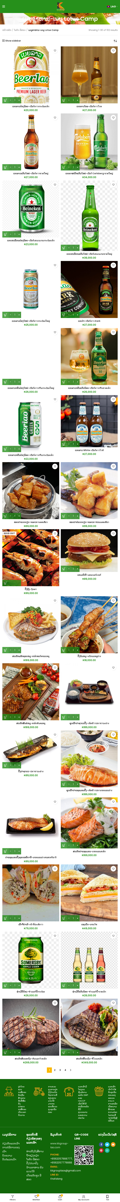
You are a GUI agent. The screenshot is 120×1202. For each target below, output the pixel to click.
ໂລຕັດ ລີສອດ (20, 30)
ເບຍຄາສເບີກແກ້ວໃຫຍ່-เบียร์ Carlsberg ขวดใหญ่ (89, 173)
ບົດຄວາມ (7, 1155)
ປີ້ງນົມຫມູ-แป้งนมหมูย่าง (89, 656)
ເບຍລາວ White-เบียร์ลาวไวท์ (89, 450)
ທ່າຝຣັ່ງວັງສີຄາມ (35, 1151)
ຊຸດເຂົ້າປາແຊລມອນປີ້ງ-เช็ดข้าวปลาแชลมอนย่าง (89, 790)
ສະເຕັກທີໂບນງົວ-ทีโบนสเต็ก (89, 1058)
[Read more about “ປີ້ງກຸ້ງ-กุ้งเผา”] (11, 583)
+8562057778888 (61, 1162)
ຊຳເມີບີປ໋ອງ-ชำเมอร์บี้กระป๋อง (31, 991)
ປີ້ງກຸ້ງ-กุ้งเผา (31, 589)
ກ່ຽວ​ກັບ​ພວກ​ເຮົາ (11, 1143)
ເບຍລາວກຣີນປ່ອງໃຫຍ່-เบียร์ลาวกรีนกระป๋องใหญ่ (31, 388)
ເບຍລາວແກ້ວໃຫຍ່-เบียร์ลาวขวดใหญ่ (30, 173)
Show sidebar (13, 41)
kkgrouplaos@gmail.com (65, 1170)
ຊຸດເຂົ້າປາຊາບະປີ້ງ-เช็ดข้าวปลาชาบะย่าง (89, 723)
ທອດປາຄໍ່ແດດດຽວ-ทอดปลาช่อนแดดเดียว (89, 522)
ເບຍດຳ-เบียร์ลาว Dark (89, 321)
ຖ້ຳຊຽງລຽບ (32, 1155)
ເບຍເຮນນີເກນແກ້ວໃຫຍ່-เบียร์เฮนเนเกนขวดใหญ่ (89, 254)
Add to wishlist (55, 50)
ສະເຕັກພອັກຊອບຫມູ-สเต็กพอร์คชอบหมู (30, 656)
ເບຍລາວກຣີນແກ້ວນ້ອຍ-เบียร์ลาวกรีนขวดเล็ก (89, 388)
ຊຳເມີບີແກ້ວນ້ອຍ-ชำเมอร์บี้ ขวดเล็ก (89, 991)
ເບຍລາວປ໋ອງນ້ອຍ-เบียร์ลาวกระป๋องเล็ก (30, 106)
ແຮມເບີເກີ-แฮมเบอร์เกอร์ (89, 574)
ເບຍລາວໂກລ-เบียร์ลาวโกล (89, 106)
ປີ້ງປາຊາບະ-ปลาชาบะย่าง (30, 771)
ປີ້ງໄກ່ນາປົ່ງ (32, 1163)
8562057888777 (62, 1158)
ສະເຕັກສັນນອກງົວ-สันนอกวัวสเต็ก (31, 1058)
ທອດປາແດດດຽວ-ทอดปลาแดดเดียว (31, 522)
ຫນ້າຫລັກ (6, 30)
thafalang (56, 1179)
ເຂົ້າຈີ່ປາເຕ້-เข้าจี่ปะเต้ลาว (30, 924)
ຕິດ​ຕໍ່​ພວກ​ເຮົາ (9, 1159)
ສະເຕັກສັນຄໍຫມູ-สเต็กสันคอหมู (30, 723)
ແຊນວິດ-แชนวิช (89, 924)
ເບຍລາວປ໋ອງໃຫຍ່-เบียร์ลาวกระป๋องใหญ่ (31, 321)
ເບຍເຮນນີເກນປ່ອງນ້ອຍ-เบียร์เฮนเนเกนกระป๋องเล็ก (31, 240)
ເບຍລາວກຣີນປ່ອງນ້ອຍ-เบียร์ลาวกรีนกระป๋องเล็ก (30, 455)
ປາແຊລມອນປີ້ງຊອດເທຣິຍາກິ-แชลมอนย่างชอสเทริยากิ (30, 857)
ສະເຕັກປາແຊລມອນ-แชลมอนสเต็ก (89, 851)
